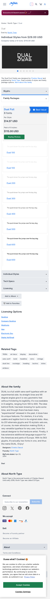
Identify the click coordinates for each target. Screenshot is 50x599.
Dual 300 (11, 198)
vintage (40, 359)
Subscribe (36, 501)
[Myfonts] (13, 5)
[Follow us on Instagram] (5, 508)
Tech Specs (8, 281)
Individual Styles (11, 274)
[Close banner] (45, 12)
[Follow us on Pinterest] (21, 508)
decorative (33, 354)
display (23, 354)
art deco (13, 354)
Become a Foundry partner (13, 533)
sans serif (6, 359)
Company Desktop (8, 321)
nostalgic (16, 364)
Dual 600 (11, 244)
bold (15, 359)
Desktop (4, 317)
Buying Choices (14, 137)
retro (32, 359)
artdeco (6, 368)
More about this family (23, 82)
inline (43, 364)
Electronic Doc (7, 333)
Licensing (8, 288)
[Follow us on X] (13, 508)
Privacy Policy (29, 577)
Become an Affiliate (11, 538)
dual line (6, 364)
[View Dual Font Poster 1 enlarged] (25, 57)
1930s (5, 354)
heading (26, 364)
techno (35, 364)
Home (3, 23)
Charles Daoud (36, 78)
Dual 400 (11, 213)
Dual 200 (11, 183)
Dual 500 (11, 229)
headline (23, 359)
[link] (40, 4)
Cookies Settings (23, 591)
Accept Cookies (23, 585)
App (2, 329)
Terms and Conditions (12, 553)
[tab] (17, 71)
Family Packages (11, 98)
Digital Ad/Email (7, 337)
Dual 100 (11, 152)
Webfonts (5, 325)
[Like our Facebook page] (28, 508)
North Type (12, 23)
